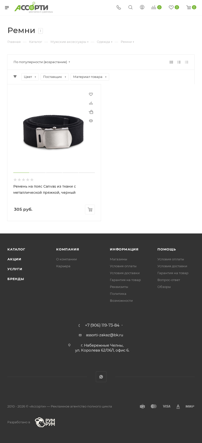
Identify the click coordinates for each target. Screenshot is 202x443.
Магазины (118, 259)
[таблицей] (186, 62)
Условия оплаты (123, 266)
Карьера (63, 266)
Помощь (166, 249)
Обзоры (164, 287)
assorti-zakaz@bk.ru (104, 335)
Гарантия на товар (125, 280)
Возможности (121, 300)
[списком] (179, 62)
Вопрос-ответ (168, 280)
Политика (118, 294)
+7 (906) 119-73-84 (102, 325)
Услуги (14, 269)
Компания (67, 249)
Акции (14, 259)
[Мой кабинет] (142, 7)
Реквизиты (119, 287)
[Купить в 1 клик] (91, 112)
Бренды (15, 279)
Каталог (16, 249)
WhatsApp (101, 377)
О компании (66, 259)
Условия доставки (125, 273)
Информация (124, 249)
